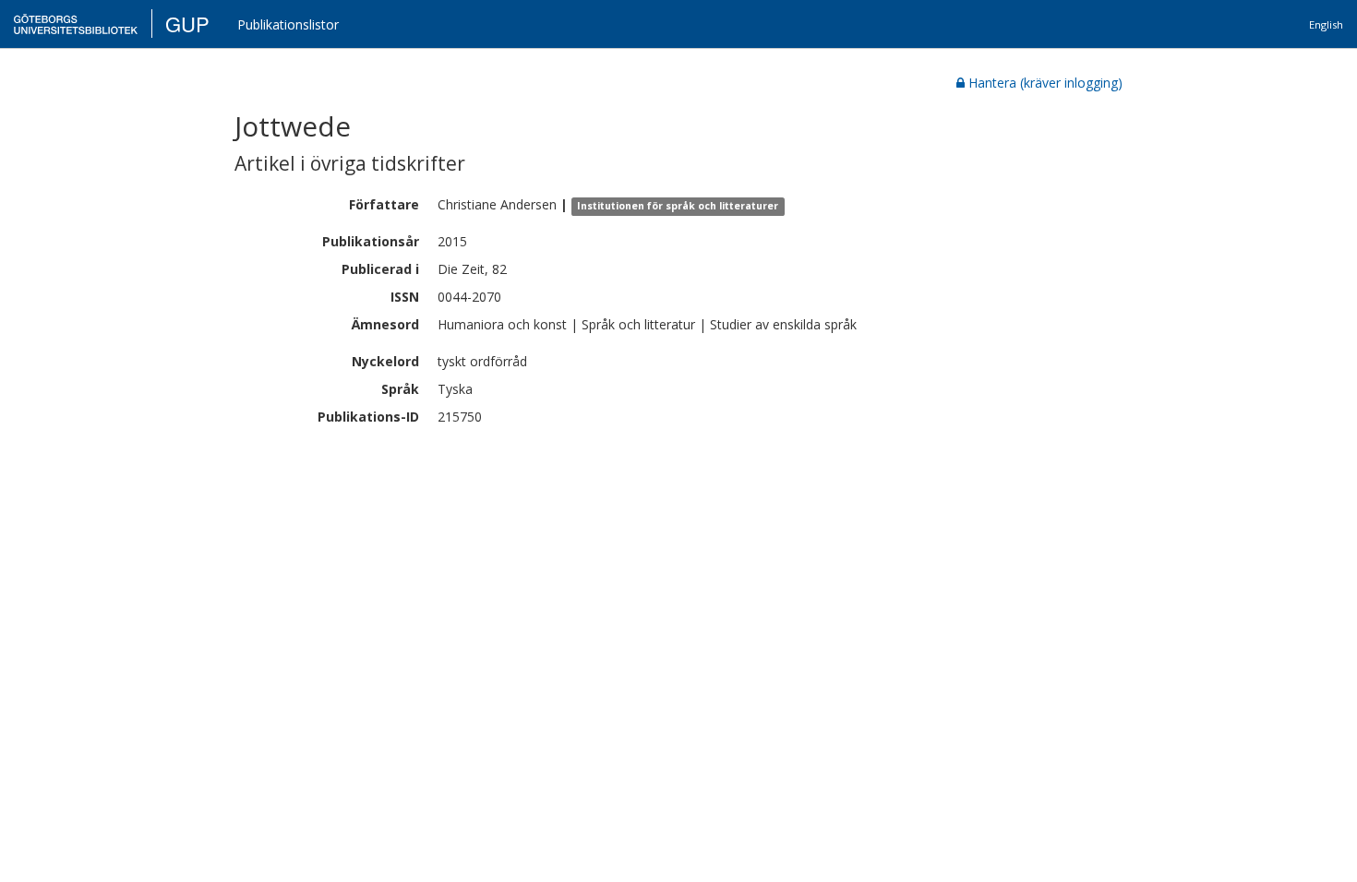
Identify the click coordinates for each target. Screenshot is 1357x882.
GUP (187, 23)
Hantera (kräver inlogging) (1045, 82)
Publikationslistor (288, 24)
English (1326, 24)
